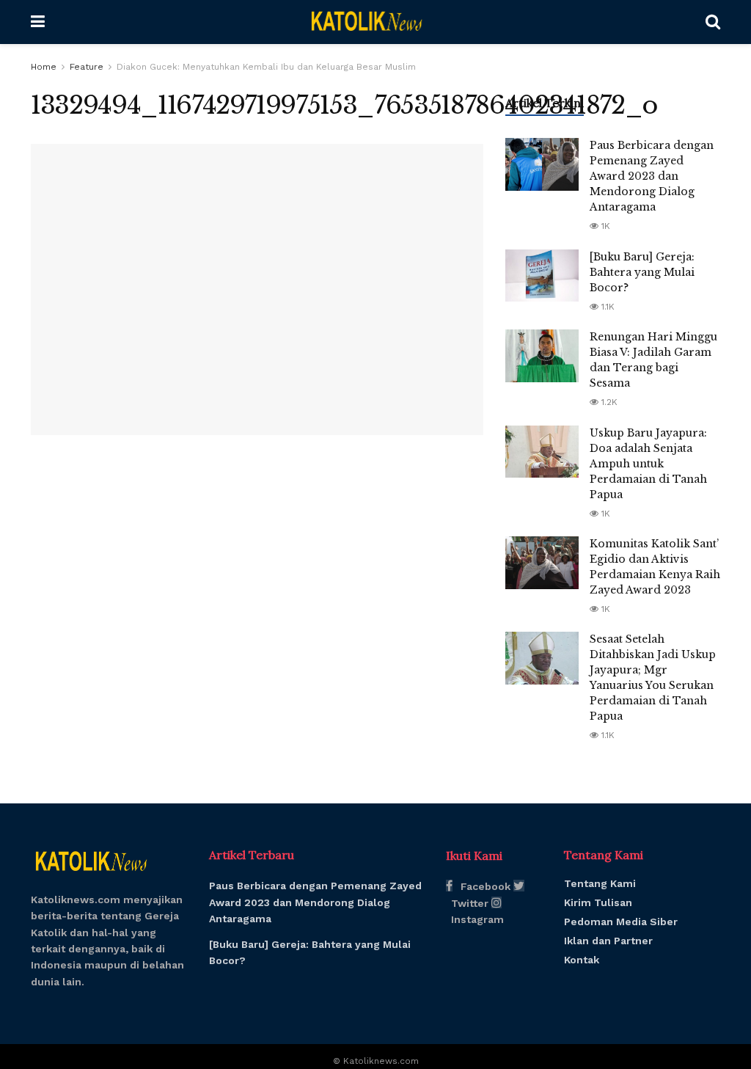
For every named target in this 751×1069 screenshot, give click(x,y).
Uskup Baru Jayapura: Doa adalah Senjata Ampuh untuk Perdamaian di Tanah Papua (648, 463)
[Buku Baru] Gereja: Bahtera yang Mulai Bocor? (642, 272)
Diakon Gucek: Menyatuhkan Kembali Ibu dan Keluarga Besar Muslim (266, 67)
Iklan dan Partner (608, 940)
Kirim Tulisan (598, 902)
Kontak (581, 960)
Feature (86, 67)
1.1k (606, 307)
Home (43, 67)
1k (604, 226)
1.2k (608, 402)
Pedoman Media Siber (621, 921)
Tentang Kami (600, 883)
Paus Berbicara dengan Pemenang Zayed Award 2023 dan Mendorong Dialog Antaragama (652, 176)
